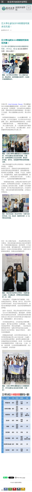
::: (0, 15)
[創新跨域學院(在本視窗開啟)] (1, 487)
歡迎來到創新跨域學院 (17, 2)
